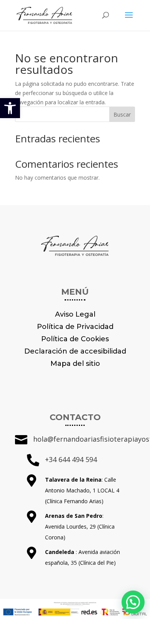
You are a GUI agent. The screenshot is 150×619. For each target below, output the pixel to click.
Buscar (122, 114)
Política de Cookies (75, 339)
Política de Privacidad (75, 326)
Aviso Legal (75, 314)
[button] (10, 108)
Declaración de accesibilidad (75, 351)
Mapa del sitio (75, 363)
